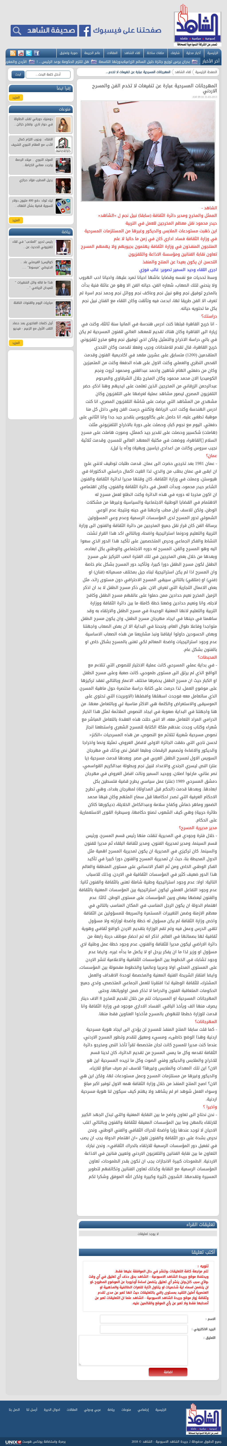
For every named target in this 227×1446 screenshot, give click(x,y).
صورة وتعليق (69, 53)
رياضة (111, 1410)
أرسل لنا (31, 1410)
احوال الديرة (52, 1410)
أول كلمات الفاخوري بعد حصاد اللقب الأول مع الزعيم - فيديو (32, 326)
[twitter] (28, 53)
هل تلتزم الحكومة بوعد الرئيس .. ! (87, 61)
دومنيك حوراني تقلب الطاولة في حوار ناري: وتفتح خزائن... (33, 121)
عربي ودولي (92, 1410)
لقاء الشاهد (132, 53)
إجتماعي (143, 1410)
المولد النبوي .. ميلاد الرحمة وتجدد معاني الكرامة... (34, 162)
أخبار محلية (193, 53)
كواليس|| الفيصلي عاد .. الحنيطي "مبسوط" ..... (36, 264)
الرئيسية (212, 53)
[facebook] (36, 53)
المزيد (16, 98)
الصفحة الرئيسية (206, 72)
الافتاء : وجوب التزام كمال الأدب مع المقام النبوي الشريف (32, 142)
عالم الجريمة (92, 53)
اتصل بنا (14, 1410)
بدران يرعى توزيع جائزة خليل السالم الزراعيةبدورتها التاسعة (168, 61)
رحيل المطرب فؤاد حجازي (36, 180)
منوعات (126, 1410)
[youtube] (20, 53)
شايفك (175, 53)
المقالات (112, 53)
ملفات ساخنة (155, 53)
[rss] (12, 53)
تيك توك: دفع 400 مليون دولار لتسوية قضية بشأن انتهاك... (32, 203)
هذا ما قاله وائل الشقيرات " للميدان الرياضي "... (34, 285)
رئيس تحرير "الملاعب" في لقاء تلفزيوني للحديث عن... (32, 244)
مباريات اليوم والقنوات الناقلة (33, 303)
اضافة (168, 1372)
